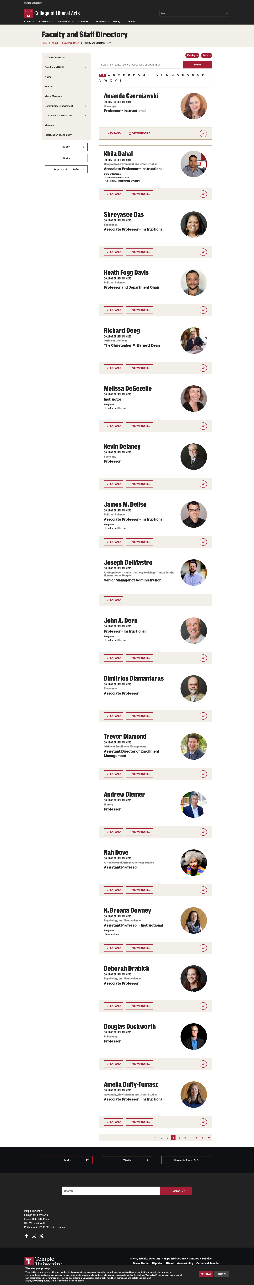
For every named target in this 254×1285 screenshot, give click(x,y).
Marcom (49, 125)
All (102, 75)
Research (101, 21)
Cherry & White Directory (145, 1258)
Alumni (131, 21)
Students (83, 21)
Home (44, 43)
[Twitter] (41, 1236)
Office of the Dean (55, 57)
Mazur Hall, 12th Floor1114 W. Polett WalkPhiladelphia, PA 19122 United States (44, 1222)
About (27, 21)
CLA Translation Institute (59, 115)
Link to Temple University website (43, 1262)
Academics (44, 21)
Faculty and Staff (70, 43)
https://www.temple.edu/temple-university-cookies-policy (54, 1280)
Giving (116, 21)
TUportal (157, 1263)
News (48, 76)
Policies (207, 1258)
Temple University (33, 3)
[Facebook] (26, 1236)
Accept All (206, 1274)
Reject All (221, 1274)
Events (49, 86)
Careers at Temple (207, 1263)
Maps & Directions (175, 1258)
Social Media (141, 1263)
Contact (194, 1258)
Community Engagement (59, 105)
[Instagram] (34, 1236)
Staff (205, 55)
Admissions (64, 21)
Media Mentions (53, 96)
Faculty (191, 55)
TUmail (170, 1263)
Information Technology (58, 134)
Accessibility (185, 1263)
